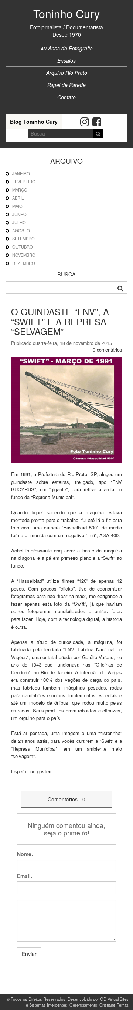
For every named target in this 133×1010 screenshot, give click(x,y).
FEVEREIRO (23, 182)
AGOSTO (21, 230)
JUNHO (19, 214)
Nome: (25, 854)
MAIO (17, 206)
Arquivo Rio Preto (66, 72)
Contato (66, 97)
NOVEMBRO (23, 255)
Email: (25, 876)
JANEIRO (21, 173)
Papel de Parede (66, 85)
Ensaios (66, 60)
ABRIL (18, 198)
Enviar (29, 953)
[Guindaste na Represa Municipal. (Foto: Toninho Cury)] (66, 409)
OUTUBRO (22, 247)
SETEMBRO (23, 239)
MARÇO (19, 190)
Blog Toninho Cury (34, 121)
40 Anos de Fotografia (67, 48)
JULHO (19, 222)
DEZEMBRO (23, 263)
